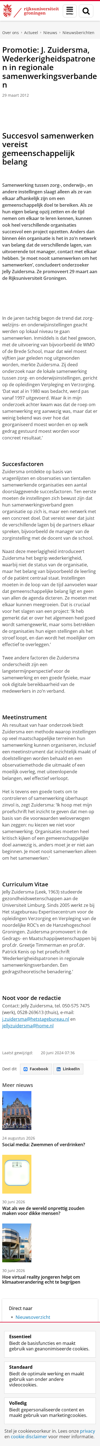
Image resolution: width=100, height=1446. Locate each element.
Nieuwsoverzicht (33, 1317)
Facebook (39, 1068)
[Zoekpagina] (86, 11)
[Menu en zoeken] (69, 11)
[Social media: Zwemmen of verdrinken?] (16, 1110)
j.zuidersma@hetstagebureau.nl (35, 1019)
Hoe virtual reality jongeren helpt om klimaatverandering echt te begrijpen (41, 1279)
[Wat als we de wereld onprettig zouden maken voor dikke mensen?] (16, 1174)
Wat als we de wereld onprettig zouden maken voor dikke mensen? (43, 1211)
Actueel (31, 32)
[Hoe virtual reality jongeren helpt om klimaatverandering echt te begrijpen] (16, 1243)
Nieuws (50, 32)
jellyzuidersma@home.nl (28, 1026)
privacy (87, 1431)
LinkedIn (71, 1068)
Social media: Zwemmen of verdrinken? (43, 1144)
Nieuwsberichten (78, 32)
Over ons (10, 32)
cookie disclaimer (29, 1436)
